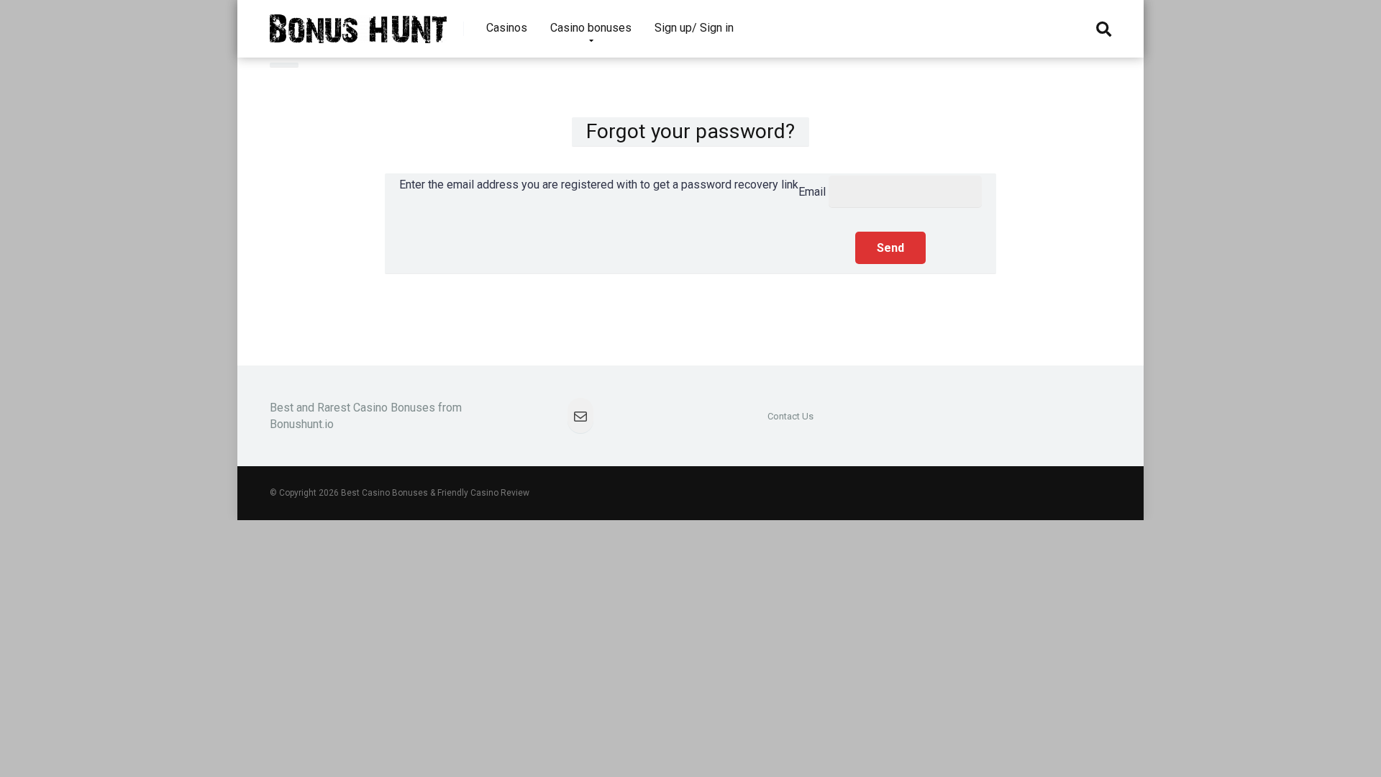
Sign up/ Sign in (694, 28)
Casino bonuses (591, 28)
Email (812, 192)
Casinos (506, 28)
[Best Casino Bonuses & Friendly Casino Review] (358, 23)
